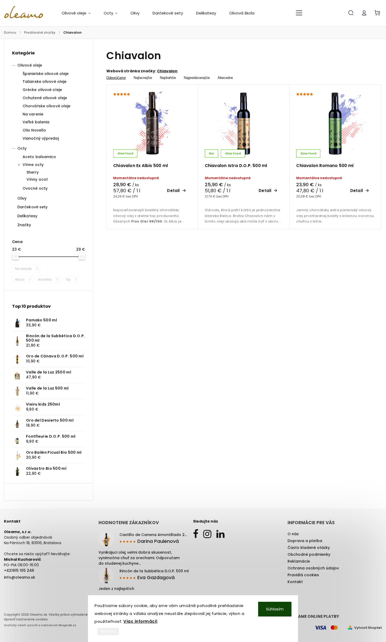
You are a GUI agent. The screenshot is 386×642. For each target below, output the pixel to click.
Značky (24, 225)
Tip (71, 279)
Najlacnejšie (143, 78)
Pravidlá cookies (303, 575)
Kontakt (295, 581)
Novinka (48, 279)
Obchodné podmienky (309, 554)
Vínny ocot (37, 179)
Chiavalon (167, 71)
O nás (293, 534)
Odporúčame (116, 78)
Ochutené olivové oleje (45, 97)
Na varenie (33, 114)
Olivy (22, 198)
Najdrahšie (168, 78)
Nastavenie (108, 631)
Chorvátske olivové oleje (46, 106)
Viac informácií (140, 621)
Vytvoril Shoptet (368, 627)
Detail (173, 190)
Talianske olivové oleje (44, 81)
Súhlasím (275, 609)
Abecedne (225, 78)
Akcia (23, 279)
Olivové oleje (29, 65)
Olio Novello (34, 130)
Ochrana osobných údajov (313, 568)
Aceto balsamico (39, 156)
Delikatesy (27, 216)
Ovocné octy (35, 188)
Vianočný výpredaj (41, 138)
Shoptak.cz (67, 625)
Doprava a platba (305, 540)
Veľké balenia (36, 122)
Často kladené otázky (309, 547)
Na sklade (26, 268)
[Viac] (299, 13)
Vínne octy (33, 164)
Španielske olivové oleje (46, 73)
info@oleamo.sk (19, 577)
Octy (22, 148)
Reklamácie (299, 561)
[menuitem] (79, 13)
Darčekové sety (32, 207)
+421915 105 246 (19, 570)
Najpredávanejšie (197, 78)
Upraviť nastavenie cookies (26, 619)
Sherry (33, 172)
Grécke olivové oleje (42, 89)
